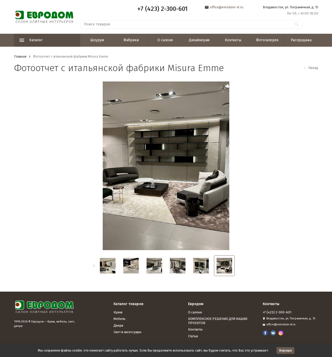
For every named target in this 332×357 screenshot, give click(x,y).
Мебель (120, 319)
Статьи (193, 336)
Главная (20, 56)
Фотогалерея (267, 40)
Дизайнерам (199, 40)
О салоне (165, 40)
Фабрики (131, 40)
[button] (94, 265)
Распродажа (301, 40)
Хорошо (285, 350)
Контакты (233, 40)
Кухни (118, 312)
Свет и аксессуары (127, 332)
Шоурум (97, 40)
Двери (118, 325)
